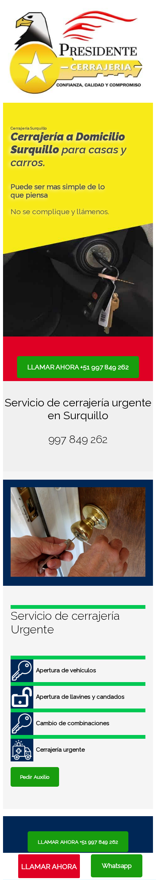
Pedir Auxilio (35, 777)
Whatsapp (117, 865)
